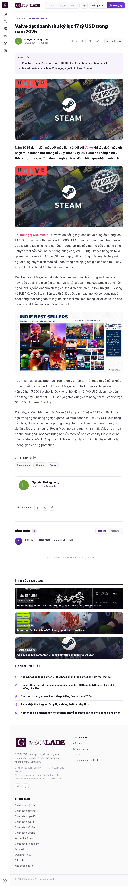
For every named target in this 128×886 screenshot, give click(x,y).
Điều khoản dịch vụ (25, 805)
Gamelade (20, 18)
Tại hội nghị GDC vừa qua (33, 235)
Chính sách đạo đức (25, 816)
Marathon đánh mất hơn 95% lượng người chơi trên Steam (57, 68)
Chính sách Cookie (25, 832)
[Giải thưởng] (5, 43)
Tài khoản (20, 849)
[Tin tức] (5, 35)
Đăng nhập (98, 5)
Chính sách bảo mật (25, 810)
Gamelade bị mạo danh (27, 843)
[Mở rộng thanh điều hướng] (5, 880)
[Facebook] (83, 41)
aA (114, 41)
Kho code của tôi (24, 865)
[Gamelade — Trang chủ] (5, 5)
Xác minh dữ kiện (24, 838)
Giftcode (19, 860)
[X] (90, 41)
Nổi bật (102, 530)
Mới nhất (115, 530)
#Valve (53, 465)
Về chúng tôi (80, 743)
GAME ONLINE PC (38, 18)
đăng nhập (44, 539)
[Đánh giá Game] (5, 28)
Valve (89, 147)
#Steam (40, 465)
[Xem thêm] (5, 57)
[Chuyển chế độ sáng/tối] (84, 5)
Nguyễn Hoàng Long (36, 39)
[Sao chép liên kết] (97, 41)
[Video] (5, 50)
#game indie (23, 465)
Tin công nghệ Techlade (86, 760)
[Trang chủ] (5, 13)
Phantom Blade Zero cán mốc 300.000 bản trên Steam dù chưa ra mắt (64, 63)
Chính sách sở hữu (25, 827)
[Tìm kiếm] (5, 21)
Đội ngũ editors (81, 749)
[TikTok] (26, 786)
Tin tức (76, 754)
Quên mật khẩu (23, 854)
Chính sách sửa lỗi (24, 821)
